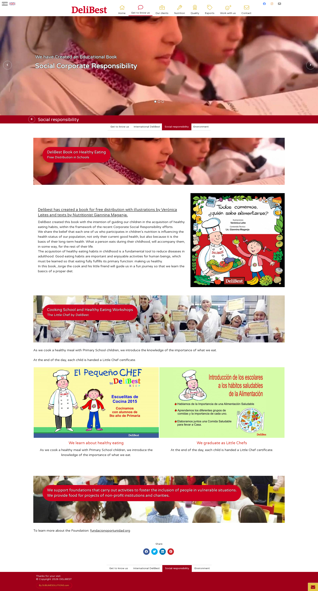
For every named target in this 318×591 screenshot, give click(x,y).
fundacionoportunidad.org (110, 531)
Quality (195, 13)
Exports (209, 13)
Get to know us (140, 12)
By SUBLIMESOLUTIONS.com (54, 585)
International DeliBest (147, 126)
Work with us (228, 13)
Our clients (162, 13)
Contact (246, 13)
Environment (201, 126)
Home (122, 13)
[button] (155, 101)
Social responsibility (177, 126)
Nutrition (179, 13)
